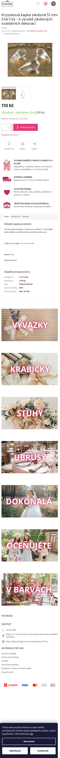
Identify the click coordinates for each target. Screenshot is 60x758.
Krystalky (23, 277)
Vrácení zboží (7, 672)
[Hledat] (38, 4)
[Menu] (53, 4)
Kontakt (4, 660)
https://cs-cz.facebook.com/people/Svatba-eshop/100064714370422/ (32, 636)
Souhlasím (42, 750)
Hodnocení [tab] (15, 216)
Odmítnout (15, 750)
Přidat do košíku (27, 127)
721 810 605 (11, 630)
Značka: (12, 33)
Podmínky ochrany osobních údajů (16, 668)
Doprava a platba (8, 653)
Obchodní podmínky (10, 664)
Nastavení (29, 741)
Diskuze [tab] (25, 216)
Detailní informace (9, 134)
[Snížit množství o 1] (11, 129)
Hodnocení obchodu (10, 657)
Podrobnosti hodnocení (37, 31)
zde (31, 734)
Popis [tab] (6, 216)
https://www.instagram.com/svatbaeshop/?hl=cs (27, 641)
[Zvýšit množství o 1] (11, 125)
